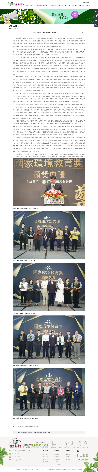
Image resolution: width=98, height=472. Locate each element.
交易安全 (56, 461)
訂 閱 (86, 463)
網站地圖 (45, 461)
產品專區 (74, 5)
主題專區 (53, 5)
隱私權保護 (57, 459)
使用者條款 (57, 464)
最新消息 (45, 456)
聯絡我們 (68, 459)
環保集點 (67, 5)
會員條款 (56, 456)
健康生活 (81, 5)
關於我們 (46, 5)
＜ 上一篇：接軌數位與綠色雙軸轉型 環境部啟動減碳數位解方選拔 (32, 432)
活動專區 (60, 5)
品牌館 (88, 5)
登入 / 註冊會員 (86, 2)
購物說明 (68, 454)
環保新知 (45, 459)
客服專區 (56, 454)
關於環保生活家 (47, 454)
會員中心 (68, 456)
